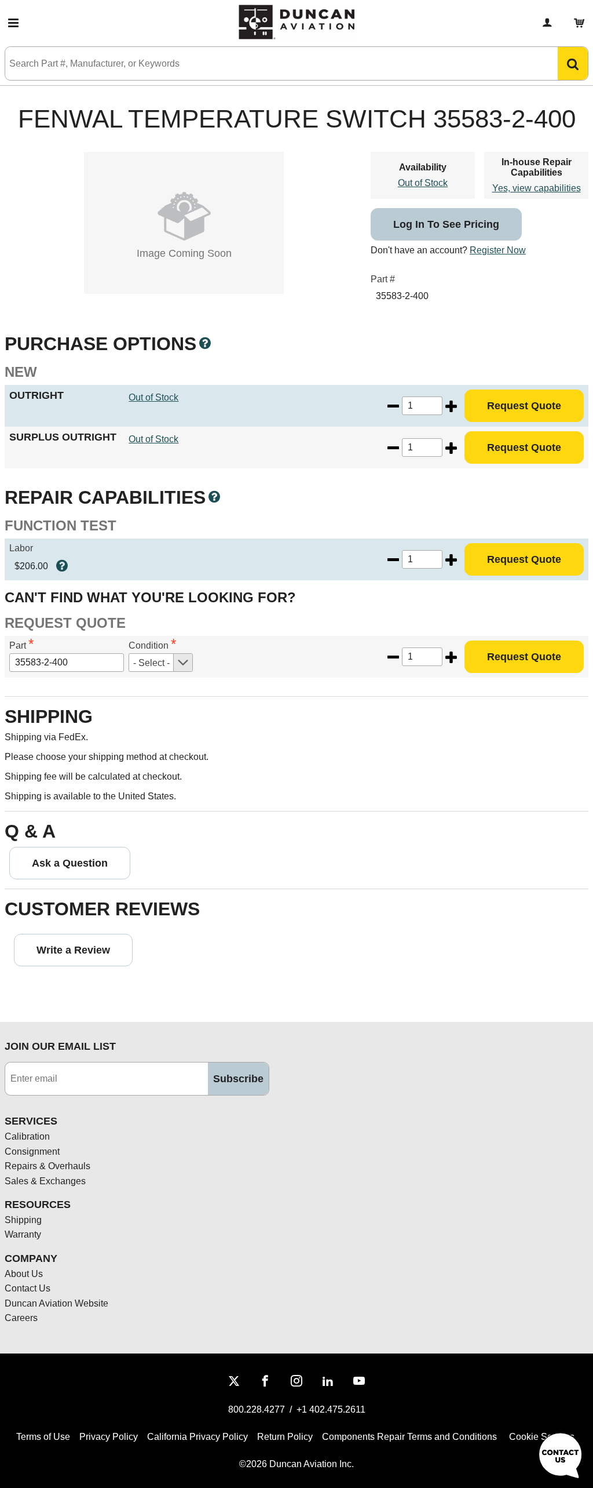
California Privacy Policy (197, 1437)
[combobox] (270, 63)
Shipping (23, 1220)
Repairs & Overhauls (47, 1166)
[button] (13, 23)
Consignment (32, 1151)
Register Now (498, 250)
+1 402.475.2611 (330, 1409)
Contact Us (27, 1288)
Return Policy (285, 1437)
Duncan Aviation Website (56, 1303)
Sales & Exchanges (45, 1181)
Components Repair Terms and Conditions (409, 1437)
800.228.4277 (256, 1409)
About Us (24, 1274)
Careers (21, 1318)
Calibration (27, 1136)
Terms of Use (43, 1437)
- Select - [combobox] (151, 663)
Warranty (23, 1234)
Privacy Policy (108, 1437)
